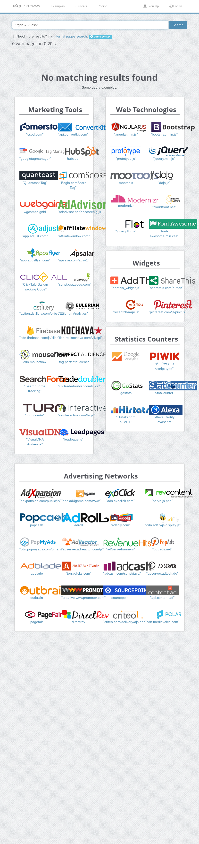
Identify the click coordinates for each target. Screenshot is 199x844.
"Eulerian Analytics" (73, 313)
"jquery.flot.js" (126, 231)
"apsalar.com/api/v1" (73, 260)
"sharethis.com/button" (166, 288)
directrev (78, 622)
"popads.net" (162, 549)
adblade (37, 573)
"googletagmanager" (35, 158)
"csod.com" (34, 134)
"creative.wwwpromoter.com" (83, 598)
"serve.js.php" (162, 501)
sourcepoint (120, 598)
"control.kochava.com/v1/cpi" (80, 338)
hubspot (73, 158)
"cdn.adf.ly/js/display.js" (163, 525)
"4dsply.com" (120, 525)
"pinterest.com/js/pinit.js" (167, 312)
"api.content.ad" (162, 598)
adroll (78, 525)
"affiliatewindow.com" (74, 236)
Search (178, 25)
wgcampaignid (35, 212)
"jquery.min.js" (164, 158)
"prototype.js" (126, 158)
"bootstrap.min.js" (164, 134)
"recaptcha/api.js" (126, 312)
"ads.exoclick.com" (120, 501)
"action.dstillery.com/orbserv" (41, 313)
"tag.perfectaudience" (74, 362)
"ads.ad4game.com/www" (81, 501)
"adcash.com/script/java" (122, 573)
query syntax (101, 36)
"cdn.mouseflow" (35, 362)
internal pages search (70, 36)
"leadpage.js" (73, 439)
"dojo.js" (164, 183)
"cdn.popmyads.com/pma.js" (41, 549)
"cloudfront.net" (164, 207)
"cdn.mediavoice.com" (162, 622)
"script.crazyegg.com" (74, 284)
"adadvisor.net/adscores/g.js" (80, 212)
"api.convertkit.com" (73, 134)
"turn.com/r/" (34, 415)
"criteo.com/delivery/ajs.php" (125, 622)
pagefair (36, 622)
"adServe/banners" (120, 549)
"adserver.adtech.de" (162, 573)
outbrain (36, 598)
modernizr (126, 205)
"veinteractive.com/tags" (76, 415)
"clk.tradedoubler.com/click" (79, 386)
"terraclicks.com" (78, 573)
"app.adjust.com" (35, 236)
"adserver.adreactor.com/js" (82, 549)
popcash (36, 525)
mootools (126, 183)
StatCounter (164, 393)
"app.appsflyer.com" (35, 260)
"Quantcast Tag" (35, 183)
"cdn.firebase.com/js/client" (40, 338)
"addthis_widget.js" (125, 288)
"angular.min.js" (126, 134)
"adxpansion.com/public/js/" (40, 501)
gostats (126, 393)
